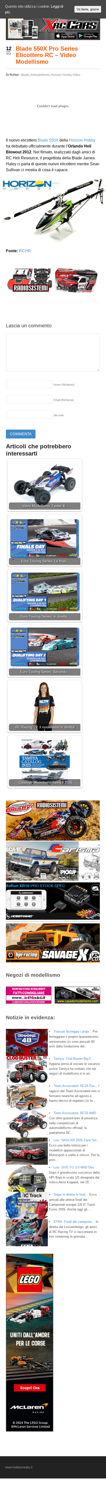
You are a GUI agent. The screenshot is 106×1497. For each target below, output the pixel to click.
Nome (63, 384)
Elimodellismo (40, 75)
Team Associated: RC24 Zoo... (75, 1086)
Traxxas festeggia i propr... (72, 1031)
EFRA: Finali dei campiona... (74, 1222)
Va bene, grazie (88, 9)
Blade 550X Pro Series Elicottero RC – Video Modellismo (47, 55)
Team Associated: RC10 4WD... (76, 1113)
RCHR (25, 251)
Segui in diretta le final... (70, 1194)
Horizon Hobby (61, 75)
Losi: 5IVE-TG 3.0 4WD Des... (75, 1167)
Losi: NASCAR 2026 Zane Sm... (76, 1140)
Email (63, 399)
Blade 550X (48, 140)
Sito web (58, 415)
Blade (25, 75)
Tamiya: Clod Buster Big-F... (73, 1058)
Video (76, 75)
